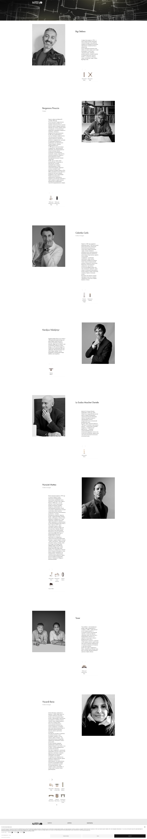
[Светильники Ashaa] (84, 74)
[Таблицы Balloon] (51, 368)
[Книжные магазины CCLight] (84, 295)
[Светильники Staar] (90, 74)
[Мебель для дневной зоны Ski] (57, 198)
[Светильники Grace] (84, 451)
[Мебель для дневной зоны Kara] (84, 667)
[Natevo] (37, 2)
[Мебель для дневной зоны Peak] (51, 198)
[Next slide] (85, 70)
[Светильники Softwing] (90, 295)
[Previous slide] (82, 70)
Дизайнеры (113, 5)
